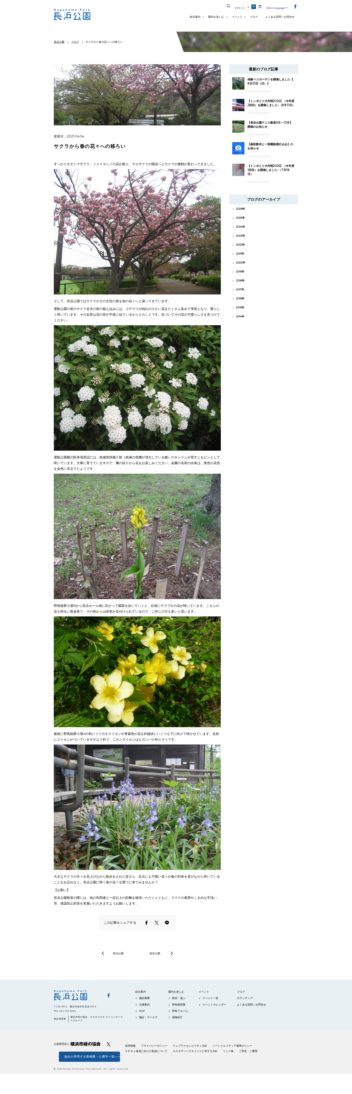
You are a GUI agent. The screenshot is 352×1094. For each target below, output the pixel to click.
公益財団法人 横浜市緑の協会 (77, 1044)
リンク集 (228, 1051)
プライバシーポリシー (154, 1045)
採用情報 (130, 1045)
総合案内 (195, 16)
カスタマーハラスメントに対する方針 (195, 1051)
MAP (142, 1010)
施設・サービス (148, 1017)
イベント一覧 (210, 998)
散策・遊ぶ (178, 998)
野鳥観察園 (178, 1004)
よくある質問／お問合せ (280, 16)
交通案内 (144, 1004)
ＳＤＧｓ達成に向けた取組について (146, 1051)
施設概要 (144, 998)
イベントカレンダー (214, 1004)
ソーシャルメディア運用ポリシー (232, 1045)
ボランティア (245, 998)
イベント (237, 16)
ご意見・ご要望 (248, 1051)
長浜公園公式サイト (72, 14)
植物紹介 (177, 1017)
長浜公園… (119, 953)
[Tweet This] (157, 923)
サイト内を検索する (229, 6)
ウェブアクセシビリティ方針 (190, 1045)
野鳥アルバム (180, 1010)
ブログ (254, 16)
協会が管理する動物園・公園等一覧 (89, 1056)
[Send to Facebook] (146, 923)
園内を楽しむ (216, 16)
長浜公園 (77, 995)
